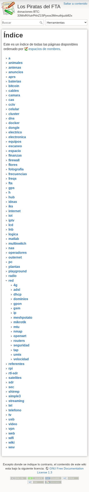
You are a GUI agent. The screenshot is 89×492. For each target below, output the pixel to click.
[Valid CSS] (36, 482)
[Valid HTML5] (70, 478)
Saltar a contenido (75, 3)
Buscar (41, 22)
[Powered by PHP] (53, 478)
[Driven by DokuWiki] (53, 482)
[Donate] (36, 478)
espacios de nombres (44, 49)
